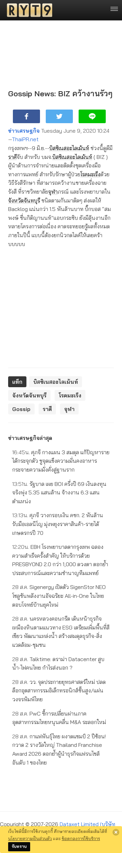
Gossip (21, 409)
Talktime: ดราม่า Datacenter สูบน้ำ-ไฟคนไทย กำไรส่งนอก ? (58, 663)
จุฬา (53, 191)
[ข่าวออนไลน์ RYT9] (27, 10)
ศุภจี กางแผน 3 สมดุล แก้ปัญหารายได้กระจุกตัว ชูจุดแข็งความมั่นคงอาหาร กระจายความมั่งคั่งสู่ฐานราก (60, 461)
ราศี (12, 156)
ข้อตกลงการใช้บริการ (81, 838)
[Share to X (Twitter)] (59, 116)
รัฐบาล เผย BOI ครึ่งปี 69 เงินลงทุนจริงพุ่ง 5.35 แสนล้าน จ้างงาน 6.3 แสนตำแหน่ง (59, 492)
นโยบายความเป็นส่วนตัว (30, 838)
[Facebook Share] (26, 116)
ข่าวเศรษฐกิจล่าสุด (30, 437)
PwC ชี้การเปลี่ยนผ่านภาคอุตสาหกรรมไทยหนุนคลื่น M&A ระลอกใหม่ (59, 718)
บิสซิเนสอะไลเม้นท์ (69, 148)
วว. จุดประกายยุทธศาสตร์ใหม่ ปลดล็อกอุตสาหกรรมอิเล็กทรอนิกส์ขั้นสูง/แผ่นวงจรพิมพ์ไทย (59, 690)
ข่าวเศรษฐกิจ (24, 130)
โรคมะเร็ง (90, 174)
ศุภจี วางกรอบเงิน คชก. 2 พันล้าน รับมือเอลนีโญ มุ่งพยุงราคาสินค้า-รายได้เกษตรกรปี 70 (57, 524)
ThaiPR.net (25, 139)
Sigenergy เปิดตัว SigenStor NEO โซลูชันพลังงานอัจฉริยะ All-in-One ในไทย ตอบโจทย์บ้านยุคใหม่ (59, 596)
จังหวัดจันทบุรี (24, 200)
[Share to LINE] (92, 116)
